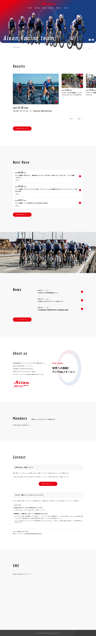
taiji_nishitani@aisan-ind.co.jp (33, 533)
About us (51, 8)
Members (58, 8)
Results (30, 8)
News (44, 8)
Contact (66, 8)
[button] (70, 118)
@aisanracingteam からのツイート (22, 574)
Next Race (37, 8)
